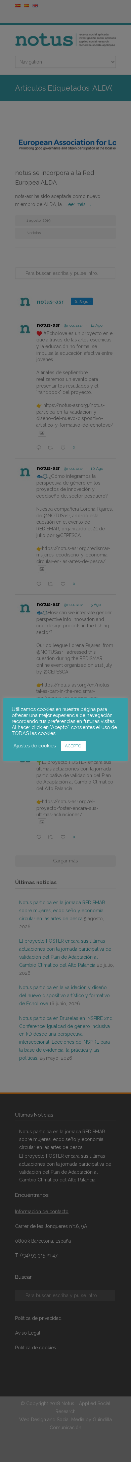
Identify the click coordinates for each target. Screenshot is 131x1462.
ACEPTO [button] (73, 745)
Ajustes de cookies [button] (34, 745)
